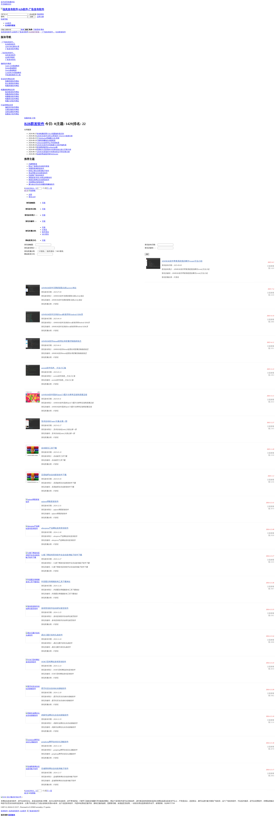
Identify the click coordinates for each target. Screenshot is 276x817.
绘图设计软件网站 (12, 114)
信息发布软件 (10, 55)
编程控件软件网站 (12, 107)
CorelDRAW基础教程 (13, 73)
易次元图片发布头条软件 (52, 635)
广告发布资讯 (10, 59)
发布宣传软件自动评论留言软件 (54, 608)
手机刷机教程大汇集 (13, 75)
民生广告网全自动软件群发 (39, 166)
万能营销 (36, 29)
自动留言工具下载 (49, 448)
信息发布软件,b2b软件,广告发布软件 (14, 32)
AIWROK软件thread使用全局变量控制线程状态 (61, 341)
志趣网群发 (33, 164)
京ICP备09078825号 (13, 797)
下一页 (49, 188)
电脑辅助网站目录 (8, 90)
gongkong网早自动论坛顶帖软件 (54, 742)
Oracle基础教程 (11, 70)
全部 (30, 194)
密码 (2, 17)
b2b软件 (8, 23)
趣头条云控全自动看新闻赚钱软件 (41, 184)
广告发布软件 (33, 811)
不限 (43, 203)
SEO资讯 (45, 234)
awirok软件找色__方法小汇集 (53, 368)
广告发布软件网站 (12, 49)
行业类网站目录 (7, 105)
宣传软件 (4, 811)
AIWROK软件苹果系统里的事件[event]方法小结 (182, 261)
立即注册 (40, 17)
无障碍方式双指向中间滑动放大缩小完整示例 (54, 149)
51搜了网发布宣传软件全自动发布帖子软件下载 (61, 555)
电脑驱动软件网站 (12, 96)
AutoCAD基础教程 (12, 66)
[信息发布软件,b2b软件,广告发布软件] (22, 9)
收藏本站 (11, 2)
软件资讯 (45, 232)
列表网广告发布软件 (36, 175)
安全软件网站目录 (8, 79)
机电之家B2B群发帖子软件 (39, 171)
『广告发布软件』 (48, 32)
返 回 (26, 190)
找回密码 (40, 14)
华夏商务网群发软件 (36, 168)
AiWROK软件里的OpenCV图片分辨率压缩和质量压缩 (64, 395)
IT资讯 (44, 230)
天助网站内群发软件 (36, 182)
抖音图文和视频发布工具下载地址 (55, 581)
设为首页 (4, 2)
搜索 (22, 29)
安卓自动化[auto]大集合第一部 (54, 421)
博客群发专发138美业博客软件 (40, 177)
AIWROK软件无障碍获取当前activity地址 (58, 288)
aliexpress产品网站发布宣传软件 (54, 528)
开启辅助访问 (6, 4)
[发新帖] (32, 190)
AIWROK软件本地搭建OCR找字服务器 (51, 145)
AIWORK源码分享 (12, 46)
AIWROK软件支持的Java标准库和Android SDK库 (62, 314)
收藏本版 (28, 118)
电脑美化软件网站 (12, 99)
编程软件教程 (6, 63)
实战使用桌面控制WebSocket (47, 154)
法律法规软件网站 (12, 112)
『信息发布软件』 (8, 53)
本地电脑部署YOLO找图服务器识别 (50, 134)
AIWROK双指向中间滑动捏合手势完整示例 (53, 152)
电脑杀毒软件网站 (12, 86)
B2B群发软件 (61, 32)
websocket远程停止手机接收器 (48, 143)
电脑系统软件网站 (12, 94)
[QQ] (3, 797)
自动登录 (33, 14)
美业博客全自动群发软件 (38, 173)
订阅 (33, 118)
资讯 (32, 197)
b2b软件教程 (10, 57)
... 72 (35, 188)
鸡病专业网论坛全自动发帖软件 (54, 715)
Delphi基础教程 (11, 68)
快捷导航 (4, 19)
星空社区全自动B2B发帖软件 (53, 688)
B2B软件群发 (10, 25)
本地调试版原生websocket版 (47, 147)
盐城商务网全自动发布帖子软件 (54, 768)
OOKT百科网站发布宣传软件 (53, 662)
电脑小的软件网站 (12, 101)
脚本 (42, 29)
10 (33, 188)
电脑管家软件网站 (12, 81)
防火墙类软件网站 (12, 83)
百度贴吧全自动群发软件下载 (54, 475)
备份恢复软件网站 (12, 92)
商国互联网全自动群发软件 (39, 180)
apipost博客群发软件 (50, 501)
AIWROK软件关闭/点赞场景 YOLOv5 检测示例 (54, 136)
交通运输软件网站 (12, 109)
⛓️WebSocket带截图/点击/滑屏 (48, 138)
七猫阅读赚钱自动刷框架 (46, 140)
